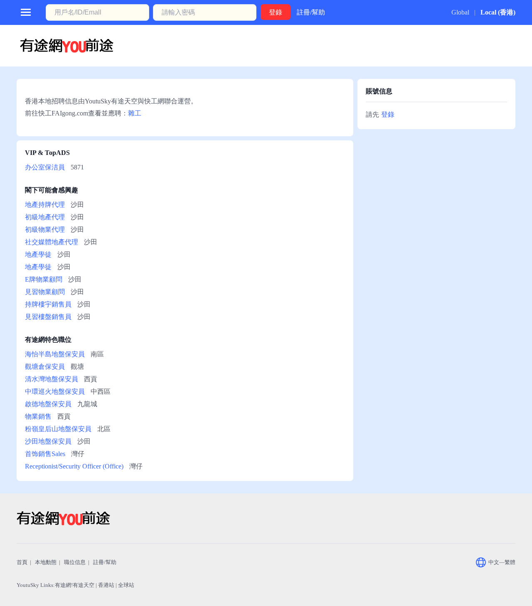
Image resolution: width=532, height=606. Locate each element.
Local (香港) (497, 12)
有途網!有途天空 (74, 585)
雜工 (134, 113)
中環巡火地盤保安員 (55, 391)
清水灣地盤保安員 (51, 379)
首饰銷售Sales (45, 453)
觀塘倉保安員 (45, 366)
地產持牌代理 (45, 204)
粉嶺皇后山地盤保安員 (58, 428)
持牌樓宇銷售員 (48, 304)
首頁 (22, 562)
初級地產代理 (45, 217)
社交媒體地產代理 (51, 241)
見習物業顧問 (45, 291)
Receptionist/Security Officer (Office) (74, 466)
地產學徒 (38, 254)
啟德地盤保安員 (48, 403)
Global (460, 12)
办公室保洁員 (45, 167)
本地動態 (46, 562)
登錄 (387, 114)
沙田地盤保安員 (48, 441)
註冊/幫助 (311, 12)
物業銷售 (38, 416)
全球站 (126, 585)
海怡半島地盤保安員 (55, 354)
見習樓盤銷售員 (48, 316)
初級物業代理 (45, 229)
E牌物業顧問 (43, 279)
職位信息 (75, 562)
